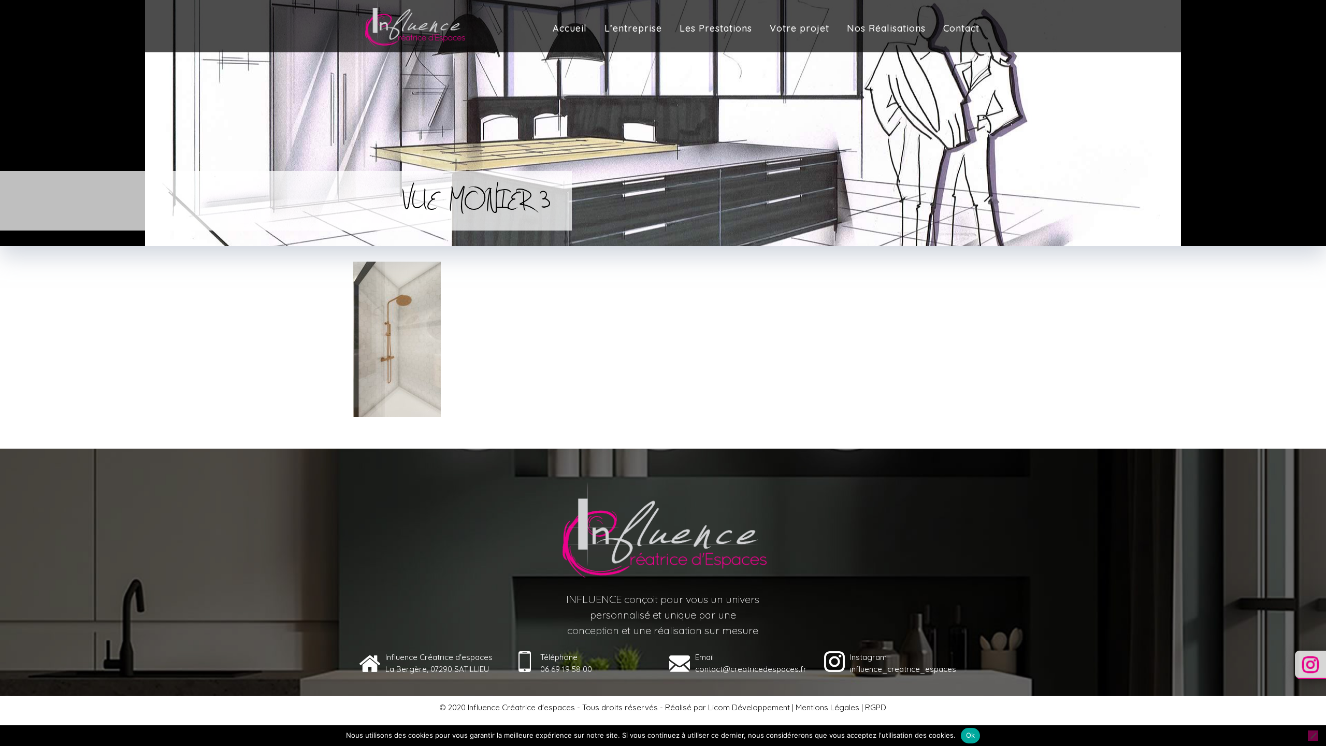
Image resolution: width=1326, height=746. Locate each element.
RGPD (875, 707)
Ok (970, 735)
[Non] (1313, 735)
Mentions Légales (827, 707)
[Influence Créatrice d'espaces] (414, 23)
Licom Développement (749, 707)
